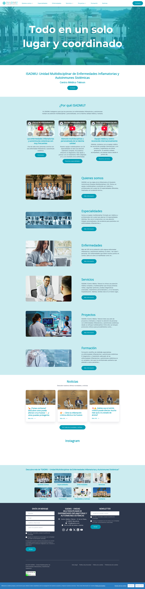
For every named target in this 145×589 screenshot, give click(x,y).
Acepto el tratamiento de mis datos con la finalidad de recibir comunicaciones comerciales (105, 521)
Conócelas (41, 155)
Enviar (30, 549)
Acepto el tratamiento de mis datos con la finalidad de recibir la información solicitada (41, 537)
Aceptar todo (139, 585)
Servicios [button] (69, 3)
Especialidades (42, 3)
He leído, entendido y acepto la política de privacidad (39, 533)
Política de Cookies (100, 585)
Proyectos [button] (81, 3)
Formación (94, 3)
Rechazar (131, 585)
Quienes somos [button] (26, 3)
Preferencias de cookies (111, 564)
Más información (89, 196)
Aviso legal (75, 564)
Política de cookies (98, 564)
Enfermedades (56, 3)
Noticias (104, 3)
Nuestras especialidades (72, 161)
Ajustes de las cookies (120, 585)
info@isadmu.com (73, 523)
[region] (72, 585)
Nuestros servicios (104, 159)
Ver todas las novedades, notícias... (72, 427)
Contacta (137, 3)
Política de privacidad (85, 564)
